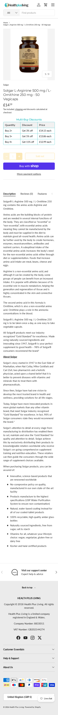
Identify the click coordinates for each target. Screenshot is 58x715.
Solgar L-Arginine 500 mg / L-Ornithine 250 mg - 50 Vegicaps (27, 25)
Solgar (6, 85)
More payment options (29, 173)
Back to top (27, 587)
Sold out (40, 156)
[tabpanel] (29, 374)
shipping (19, 109)
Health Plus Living (17, 707)
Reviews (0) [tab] (26, 193)
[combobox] (29, 12)
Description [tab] (9, 193)
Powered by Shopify (33, 707)
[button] (45, 4)
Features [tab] (42, 193)
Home (5, 22)
